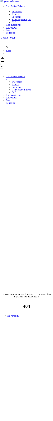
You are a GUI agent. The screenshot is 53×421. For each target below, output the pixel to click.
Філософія (17, 11)
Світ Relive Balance (15, 6)
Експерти (16, 17)
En (10, 50)
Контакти (10, 32)
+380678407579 (7, 37)
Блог (8, 30)
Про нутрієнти (13, 25)
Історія (15, 14)
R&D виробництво (21, 19)
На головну (13, 315)
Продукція (11, 27)
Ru (7, 50)
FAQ (14, 22)
